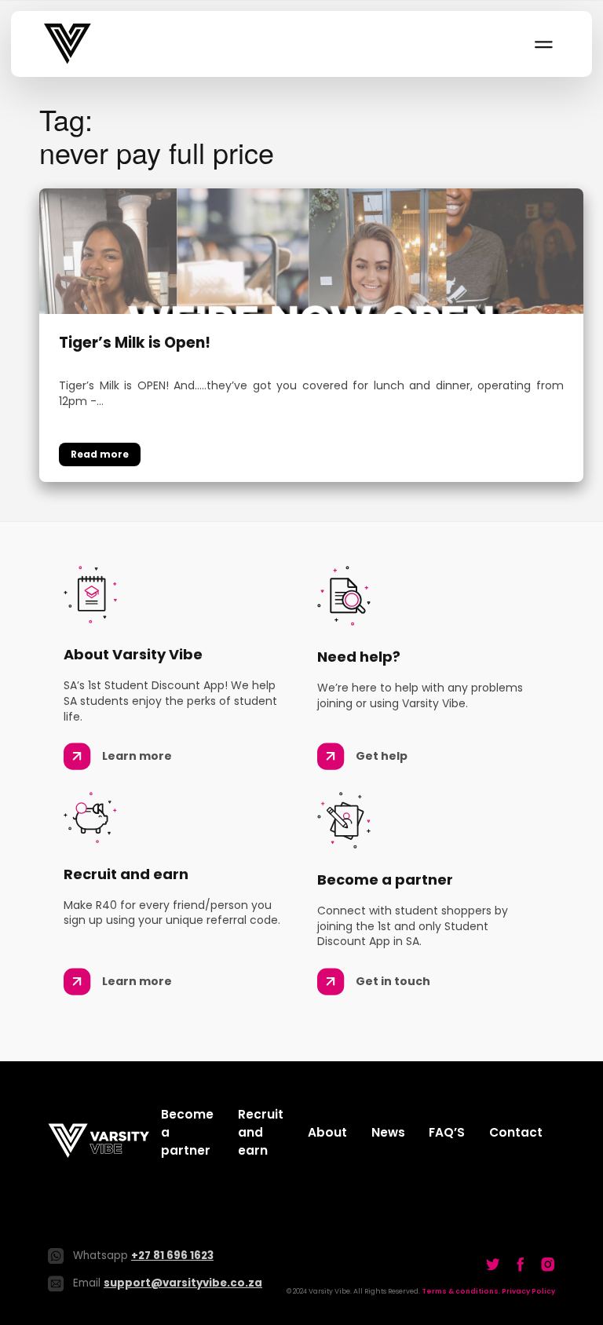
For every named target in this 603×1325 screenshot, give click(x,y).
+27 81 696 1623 (172, 1255)
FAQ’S (447, 1132)
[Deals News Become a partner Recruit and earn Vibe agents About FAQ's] (542, 43)
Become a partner (187, 1132)
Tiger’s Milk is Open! (134, 343)
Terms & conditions (460, 1291)
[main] (301, 292)
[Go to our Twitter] (493, 1264)
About (327, 1132)
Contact (516, 1132)
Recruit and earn (260, 1132)
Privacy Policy (528, 1291)
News (388, 1132)
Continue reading (100, 454)
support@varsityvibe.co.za (183, 1283)
